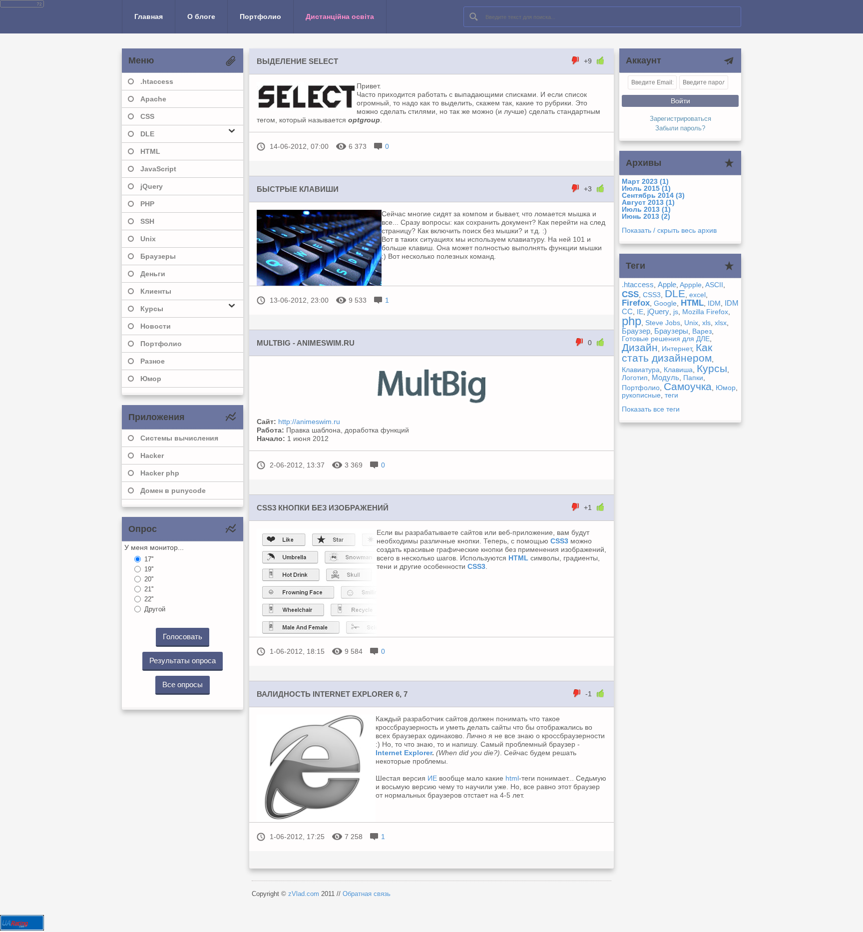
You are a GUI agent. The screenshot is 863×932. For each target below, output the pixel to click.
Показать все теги (651, 409)
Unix (148, 239)
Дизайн (640, 347)
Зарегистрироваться (680, 118)
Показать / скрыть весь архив (669, 230)
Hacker (152, 456)
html (512, 778)
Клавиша (678, 370)
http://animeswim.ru (309, 422)
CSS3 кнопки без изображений (323, 507)
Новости (155, 326)
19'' (148, 569)
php (631, 321)
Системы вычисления (179, 438)
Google (665, 303)
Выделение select (297, 61)
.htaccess (156, 81)
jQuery (151, 186)
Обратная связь (367, 894)
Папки (693, 378)
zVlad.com (303, 894)
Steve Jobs (662, 323)
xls (706, 323)
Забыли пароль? (680, 128)
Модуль (665, 377)
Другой (154, 609)
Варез (702, 331)
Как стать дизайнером (667, 353)
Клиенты (155, 291)
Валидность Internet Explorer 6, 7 (332, 694)
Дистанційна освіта (340, 16)
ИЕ (432, 778)
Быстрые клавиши (298, 189)
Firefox (636, 303)
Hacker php (159, 473)
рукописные (641, 395)
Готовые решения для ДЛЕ (666, 339)
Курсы (712, 368)
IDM (714, 303)
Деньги (152, 274)
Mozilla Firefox (705, 312)
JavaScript (158, 169)
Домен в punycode (173, 490)
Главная (148, 16)
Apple (667, 284)
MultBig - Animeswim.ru (306, 343)
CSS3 (652, 295)
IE (640, 312)
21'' (148, 589)
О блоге (201, 16)
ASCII (714, 285)
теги (671, 395)
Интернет (677, 349)
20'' (148, 579)
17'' (148, 559)
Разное (152, 361)
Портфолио (260, 16)
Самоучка (688, 386)
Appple (691, 285)
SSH (147, 221)
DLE (675, 293)
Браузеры (158, 256)
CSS (147, 116)
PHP (147, 204)
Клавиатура (641, 370)
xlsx (721, 323)
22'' (148, 599)
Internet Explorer (404, 753)
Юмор (150, 379)
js (675, 312)
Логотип (635, 378)
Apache (153, 99)
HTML (150, 151)
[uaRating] (22, 928)
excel (697, 295)
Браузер (636, 331)
